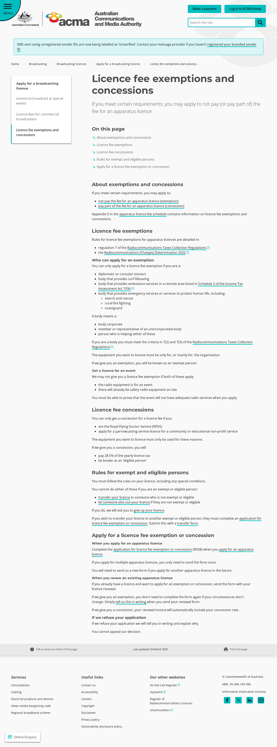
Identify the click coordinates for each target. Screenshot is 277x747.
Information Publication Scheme (244, 692)
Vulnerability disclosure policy (101, 726)
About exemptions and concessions (121, 137)
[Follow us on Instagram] (261, 700)
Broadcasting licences (71, 64)
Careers (86, 699)
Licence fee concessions (112, 152)
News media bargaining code (31, 706)
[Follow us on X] (238, 700)
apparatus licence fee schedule (142, 214)
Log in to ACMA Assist (245, 9)
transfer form (187, 523)
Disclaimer (88, 713)
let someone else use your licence (124, 502)
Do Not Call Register (163, 685)
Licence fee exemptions (112, 145)
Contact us (88, 685)
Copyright (87, 706)
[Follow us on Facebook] (227, 700)
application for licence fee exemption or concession (152, 549)
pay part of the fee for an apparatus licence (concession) (141, 206)
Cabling (16, 692)
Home (15, 64)
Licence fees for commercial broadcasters (37, 116)
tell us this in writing (131, 602)
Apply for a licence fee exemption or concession (131, 166)
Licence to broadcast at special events (39, 100)
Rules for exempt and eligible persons (123, 159)
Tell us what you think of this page (53, 649)
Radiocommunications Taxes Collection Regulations (166, 247)
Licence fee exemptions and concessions (37, 132)
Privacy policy (90, 719)
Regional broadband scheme (30, 713)
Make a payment (204, 9)
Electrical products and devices (32, 699)
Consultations (20, 685)
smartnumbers (160, 710)
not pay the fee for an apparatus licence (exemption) (138, 201)
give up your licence (149, 510)
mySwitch (156, 692)
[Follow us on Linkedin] (249, 700)
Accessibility (89, 692)
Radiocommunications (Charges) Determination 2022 (145, 252)
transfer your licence (114, 497)
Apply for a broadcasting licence (118, 64)
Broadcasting (38, 64)
